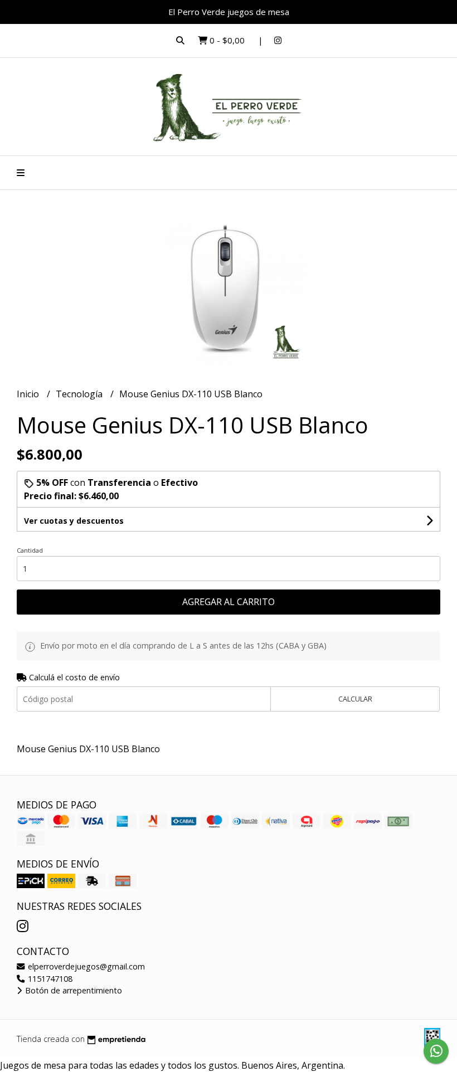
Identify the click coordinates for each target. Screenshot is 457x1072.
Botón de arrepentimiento (72, 990)
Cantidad (30, 550)
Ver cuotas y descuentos (74, 520)
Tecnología (80, 394)
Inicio (29, 394)
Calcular (355, 699)
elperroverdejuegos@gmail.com (85, 966)
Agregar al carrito (228, 602)
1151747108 (49, 978)
